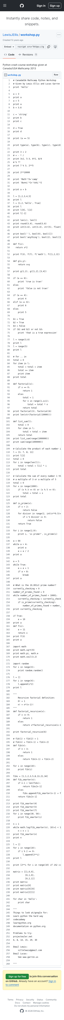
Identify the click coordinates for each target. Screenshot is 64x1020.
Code (11, 54)
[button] (49, 46)
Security (30, 999)
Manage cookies (41, 1002)
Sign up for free (17, 976)
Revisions (30, 54)
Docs (17, 1002)
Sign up (55, 5)
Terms (10, 999)
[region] (32, 522)
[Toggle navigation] (5, 5)
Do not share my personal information (32, 1005)
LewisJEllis (10, 35)
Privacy (19, 999)
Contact (26, 1002)
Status (40, 999)
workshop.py (30, 35)
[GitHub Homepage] (22, 1011)
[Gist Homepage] (22, 6)
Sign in (41, 5)
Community (51, 999)
